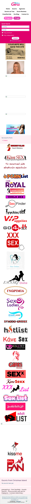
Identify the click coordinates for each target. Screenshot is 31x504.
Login (18, 18)
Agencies (22, 9)
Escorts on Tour (9, 11)
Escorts (14, 9)
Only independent (8, 35)
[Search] (22, 17)
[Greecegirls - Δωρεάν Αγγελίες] (15, 4)
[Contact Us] (26, 17)
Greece (5, 140)
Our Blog (16, 14)
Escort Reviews (21, 11)
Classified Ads (6, 14)
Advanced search (16, 41)
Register (9, 18)
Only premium (7, 33)
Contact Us (25, 14)
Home (8, 9)
